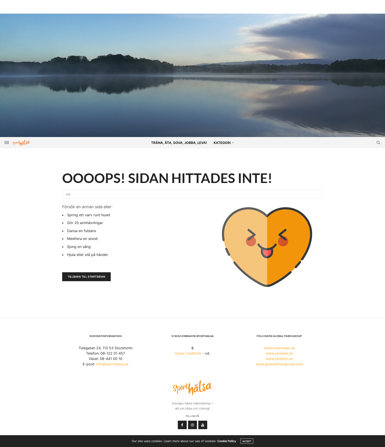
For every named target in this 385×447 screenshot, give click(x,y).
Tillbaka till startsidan (86, 276)
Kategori (222, 143)
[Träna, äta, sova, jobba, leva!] (192, 75)
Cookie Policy (226, 441)
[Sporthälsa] (21, 143)
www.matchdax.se (279, 348)
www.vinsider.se (279, 353)
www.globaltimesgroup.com (279, 364)
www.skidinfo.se (279, 358)
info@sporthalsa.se (112, 364)
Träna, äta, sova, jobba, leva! (179, 143)
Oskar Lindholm (188, 353)
